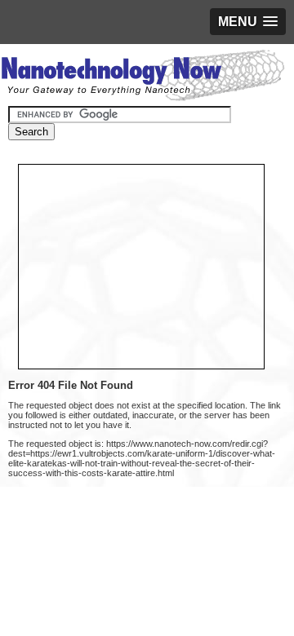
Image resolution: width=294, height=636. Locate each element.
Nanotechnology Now (142, 77)
